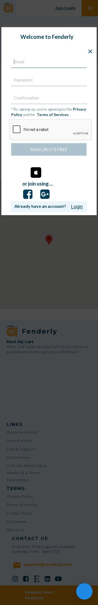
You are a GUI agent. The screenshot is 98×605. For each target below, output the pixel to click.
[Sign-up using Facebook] (27, 194)
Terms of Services (53, 114)
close (90, 51)
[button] (35, 173)
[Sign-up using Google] (44, 194)
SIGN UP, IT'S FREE (48, 149)
